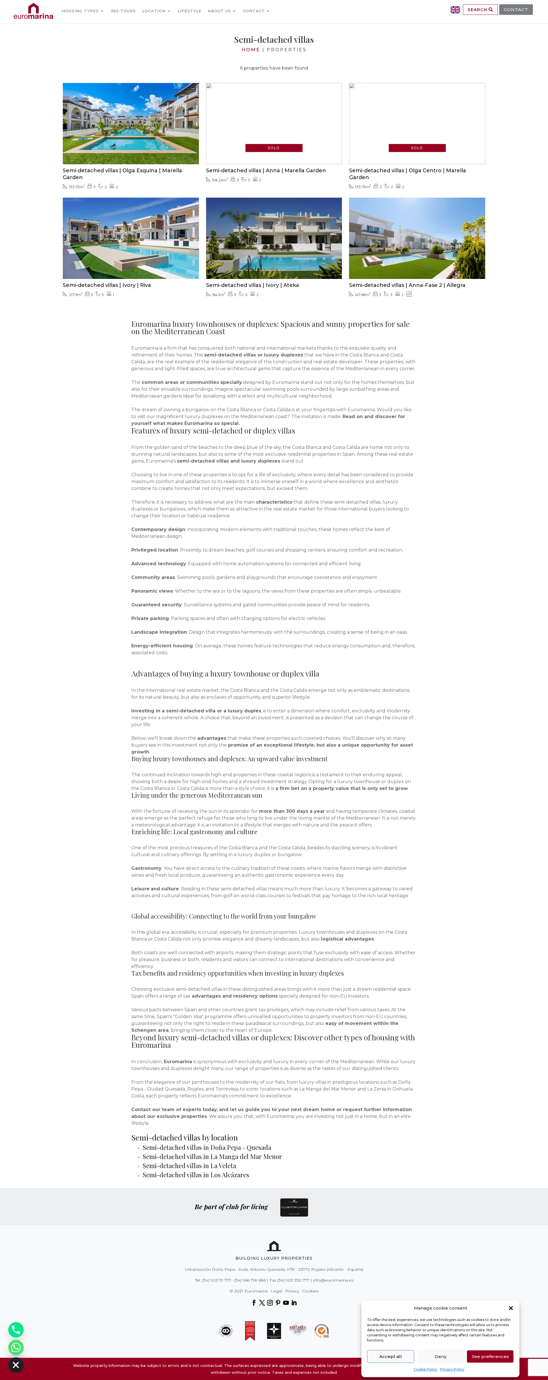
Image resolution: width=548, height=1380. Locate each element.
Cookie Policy (425, 1369)
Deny (440, 1356)
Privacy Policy (452, 1369)
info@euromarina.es (333, 1280)
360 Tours (123, 11)
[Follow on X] (262, 1302)
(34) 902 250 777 (293, 1280)
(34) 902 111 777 (216, 1280)
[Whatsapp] (16, 1347)
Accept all (390, 1356)
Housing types (80, 11)
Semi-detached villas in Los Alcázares (196, 1174)
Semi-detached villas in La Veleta (189, 1165)
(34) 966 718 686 (250, 1280)
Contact (254, 11)
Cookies (310, 1291)
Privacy (292, 1291)
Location (154, 11)
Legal (276, 1291)
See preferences (490, 1356)
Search (478, 9)
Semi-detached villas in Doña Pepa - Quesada (207, 1147)
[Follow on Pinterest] (278, 1302)
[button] (511, 1308)
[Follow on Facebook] (254, 1302)
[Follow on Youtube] (286, 1302)
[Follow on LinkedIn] (294, 1302)
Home (250, 49)
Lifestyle (190, 11)
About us (219, 11)
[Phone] (16, 1330)
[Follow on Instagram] (270, 1302)
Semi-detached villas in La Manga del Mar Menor (212, 1156)
